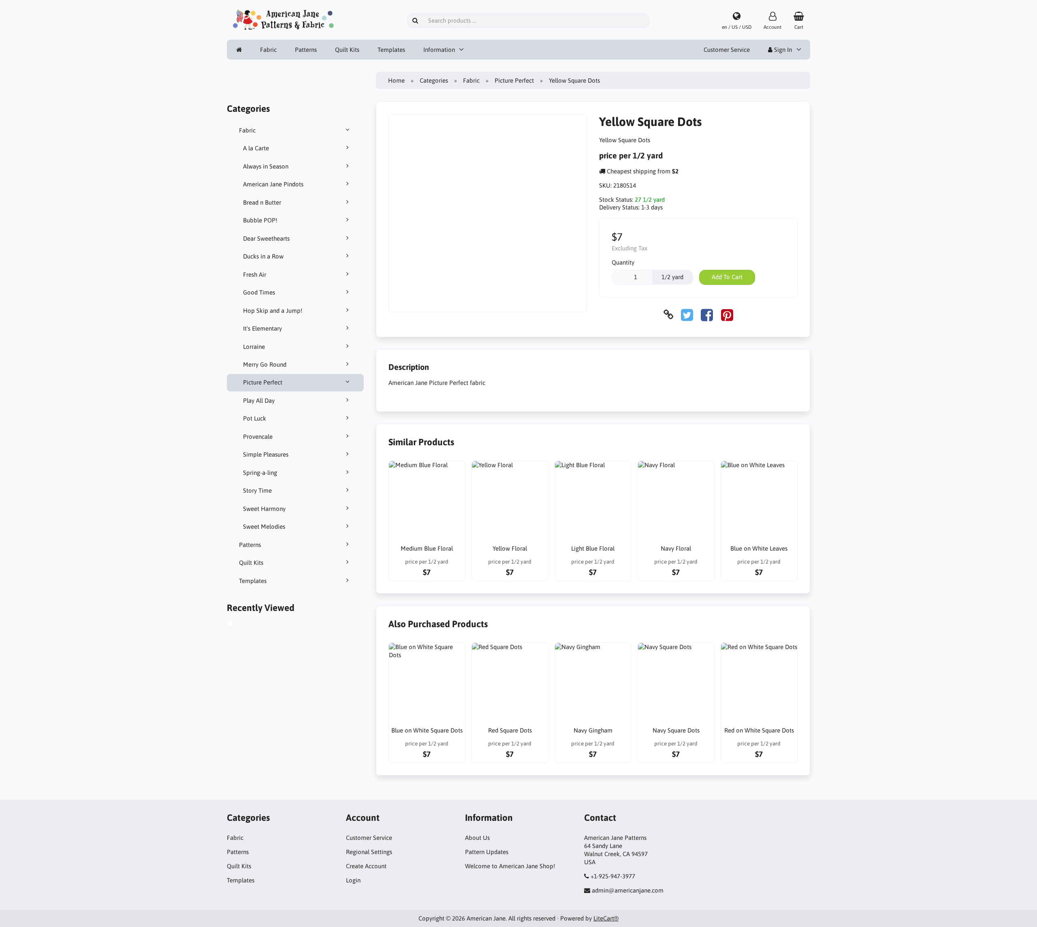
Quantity (623, 262)
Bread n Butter (262, 202)
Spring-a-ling (260, 472)
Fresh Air (254, 274)
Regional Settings (369, 851)
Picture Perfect (262, 382)
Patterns (306, 49)
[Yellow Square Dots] (238, 624)
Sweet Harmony (264, 508)
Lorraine (254, 346)
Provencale (258, 436)
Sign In (782, 49)
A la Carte (256, 148)
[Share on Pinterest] (727, 314)
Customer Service (727, 49)
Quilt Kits (347, 49)
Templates (391, 49)
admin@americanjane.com (628, 890)
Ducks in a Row (263, 256)
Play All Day (259, 400)
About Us (477, 837)
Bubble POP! (260, 220)
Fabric (268, 49)
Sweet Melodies (264, 526)
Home (396, 80)
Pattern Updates (486, 851)
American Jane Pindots (273, 184)
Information (439, 49)
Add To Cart (727, 276)
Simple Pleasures (265, 454)
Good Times (259, 292)
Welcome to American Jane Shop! (510, 866)
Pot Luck (254, 418)
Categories (434, 80)
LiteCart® (606, 918)
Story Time (257, 490)
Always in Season (265, 166)
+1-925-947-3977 (613, 876)
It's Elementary (262, 328)
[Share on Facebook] (707, 314)
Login (353, 880)
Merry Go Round (264, 364)
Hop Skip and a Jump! (272, 310)
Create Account (366, 866)
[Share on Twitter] (687, 314)
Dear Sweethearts (266, 238)
